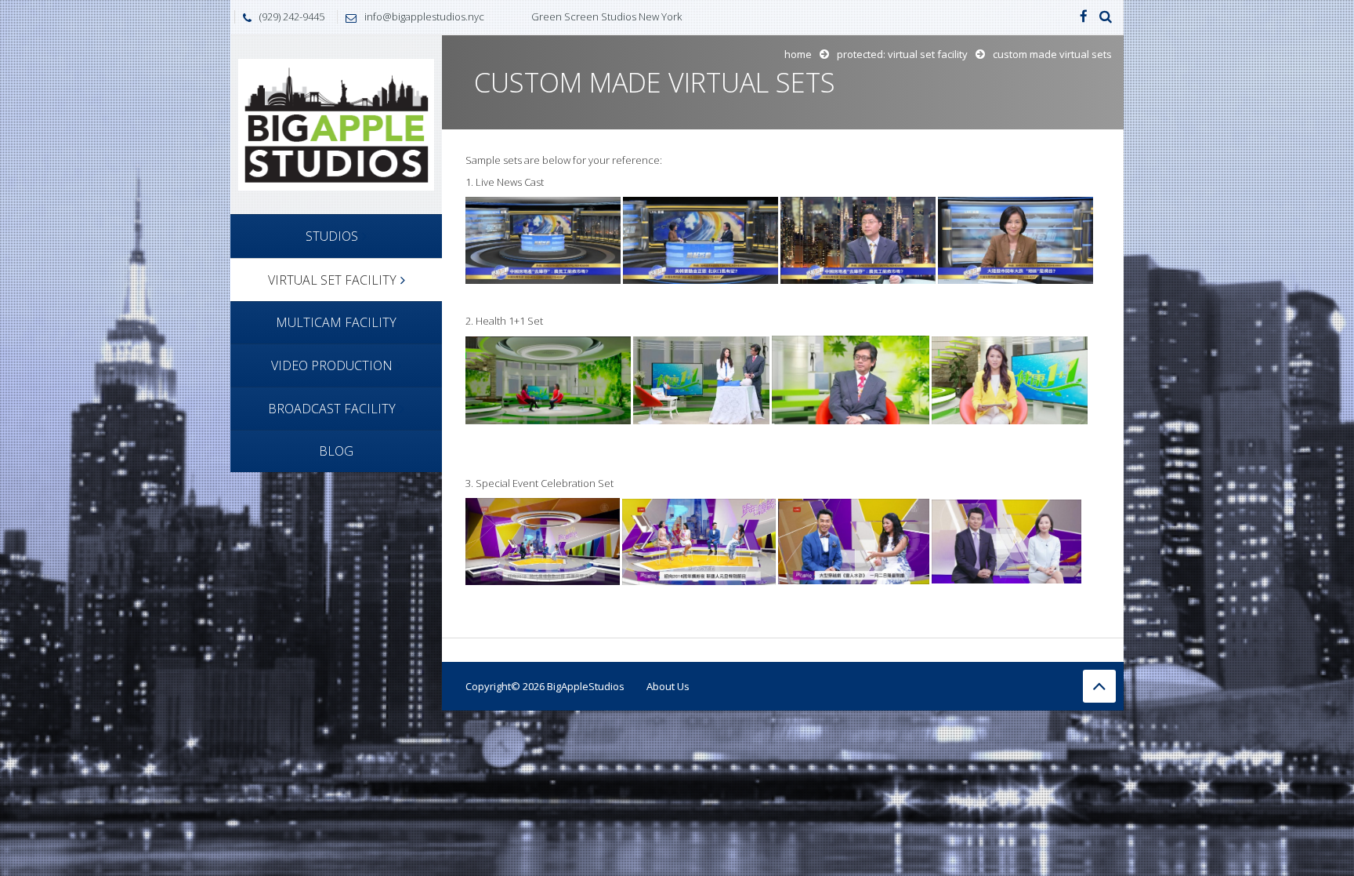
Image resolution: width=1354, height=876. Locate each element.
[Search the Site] (1105, 17)
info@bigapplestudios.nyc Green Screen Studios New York (523, 16)
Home (798, 54)
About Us (668, 686)
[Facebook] (1084, 17)
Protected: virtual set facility (902, 54)
